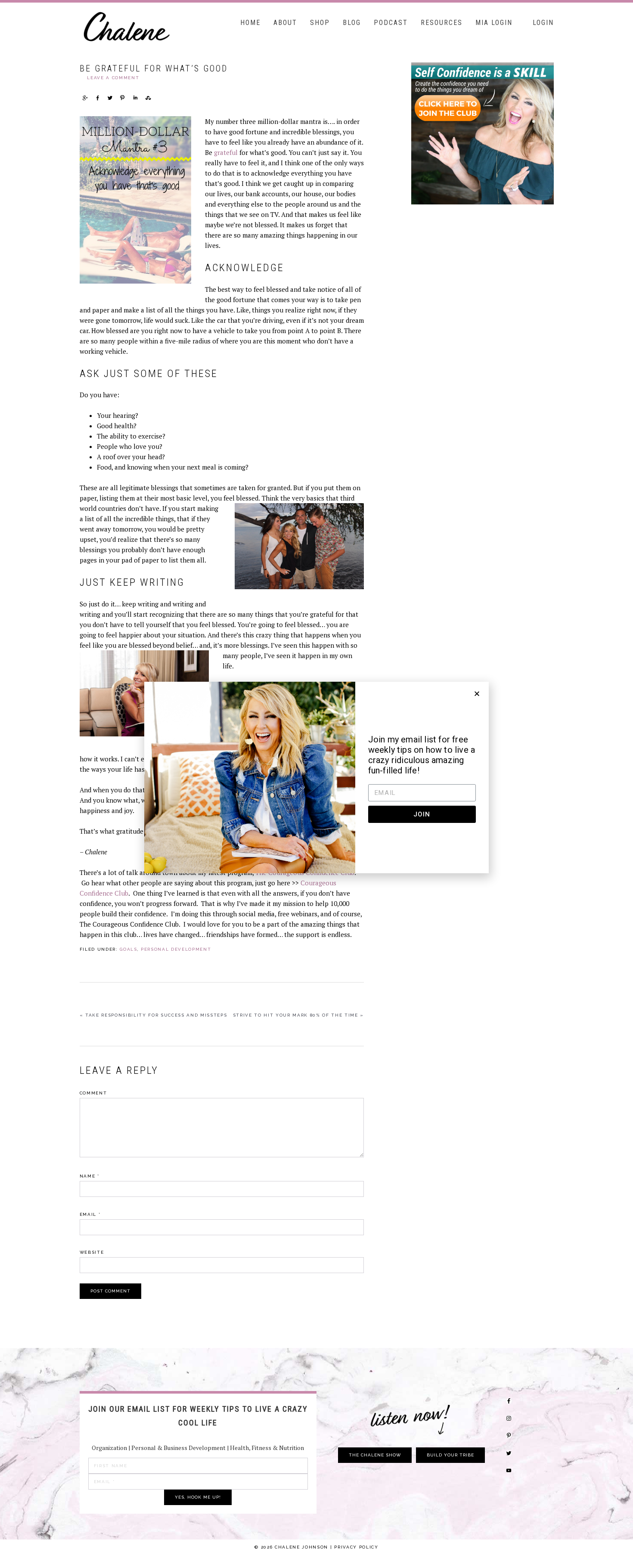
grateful (226, 152)
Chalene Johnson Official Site (144, 26)
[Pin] (122, 97)
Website (92, 1252)
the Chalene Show (375, 1455)
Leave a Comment (113, 77)
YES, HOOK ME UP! (198, 1497)
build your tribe (450, 1455)
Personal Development (176, 949)
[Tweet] (110, 97)
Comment (93, 1093)
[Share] (85, 97)
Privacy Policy (356, 1547)
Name (89, 1176)
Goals (128, 949)
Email (90, 1214)
